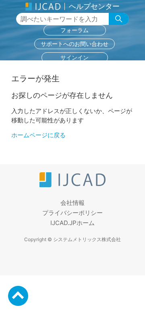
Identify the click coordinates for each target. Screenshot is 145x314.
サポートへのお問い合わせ (74, 43)
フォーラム (74, 30)
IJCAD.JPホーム (72, 223)
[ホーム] (72, 185)
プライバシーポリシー (72, 213)
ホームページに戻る (38, 135)
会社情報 (72, 203)
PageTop (18, 296)
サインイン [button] (74, 57)
